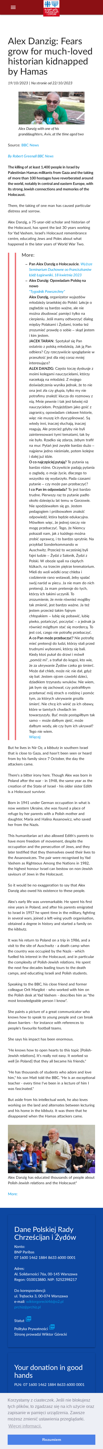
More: (13, 1194)
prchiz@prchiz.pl (27, 1307)
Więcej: (35, 737)
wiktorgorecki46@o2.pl (44, 1302)
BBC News (30, 145)
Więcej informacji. (25, 1426)
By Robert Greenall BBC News (31, 156)
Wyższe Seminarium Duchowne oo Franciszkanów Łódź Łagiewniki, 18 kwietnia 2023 (60, 269)
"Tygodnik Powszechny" (47, 292)
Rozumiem (51, 1439)
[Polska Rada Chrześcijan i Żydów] (51, 10)
